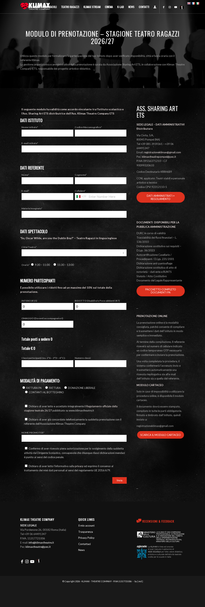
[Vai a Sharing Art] (182, 7)
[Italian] (197, 3)
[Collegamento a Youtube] (176, 7)
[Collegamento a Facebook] (164, 7)
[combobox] (81, 196)
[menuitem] (33, 6)
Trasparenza (85, 531)
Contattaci (84, 544)
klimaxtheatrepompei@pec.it (159, 156)
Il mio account (86, 525)
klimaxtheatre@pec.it (38, 546)
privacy (79, 466)
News (81, 550)
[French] (193, 3)
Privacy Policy (86, 537)
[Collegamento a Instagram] (170, 7)
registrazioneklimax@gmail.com (162, 152)
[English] (189, 3)
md (140, 581)
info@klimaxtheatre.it (41, 542)
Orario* (47, 264)
